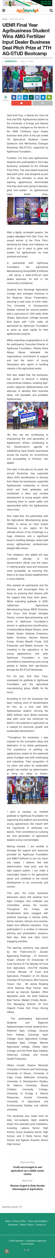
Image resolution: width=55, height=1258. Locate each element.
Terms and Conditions (37, 1221)
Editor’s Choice (26, 1224)
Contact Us (41, 1224)
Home (4, 19)
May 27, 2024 (27, 61)
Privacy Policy (19, 1221)
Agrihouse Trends (17, 19)
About (7, 1221)
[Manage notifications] (6, 1251)
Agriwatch (11, 61)
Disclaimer (13, 1224)
